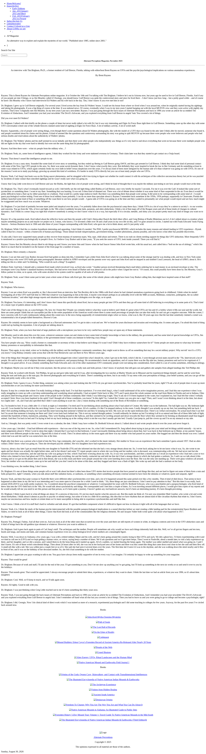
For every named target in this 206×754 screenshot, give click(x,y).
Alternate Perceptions (103, 737)
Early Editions (18, 8)
